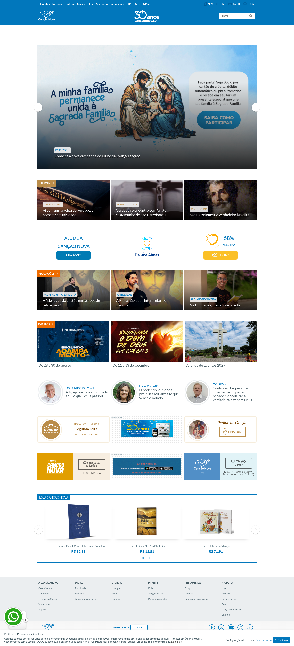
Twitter (221, 628)
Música (81, 4)
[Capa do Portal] (147, 15)
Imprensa (43, 609)
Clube (90, 4)
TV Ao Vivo (240, 463)
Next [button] (256, 107)
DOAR (224, 255)
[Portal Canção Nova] (46, 15)
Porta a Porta (229, 598)
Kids (150, 588)
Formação (57, 4)
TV (223, 4)
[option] (147, 107)
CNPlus (226, 614)
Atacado (226, 593)
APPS (210, 4)
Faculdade (80, 588)
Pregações (46, 273)
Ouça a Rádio (93, 464)
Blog (187, 588)
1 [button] (143, 558)
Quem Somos (45, 588)
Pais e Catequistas (157, 598)
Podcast (189, 593)
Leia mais (176, 641)
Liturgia (44, 183)
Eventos (44, 324)
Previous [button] (38, 107)
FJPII (129, 4)
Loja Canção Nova (53, 497)
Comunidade (117, 4)
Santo (115, 593)
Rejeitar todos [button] (264, 640)
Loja (224, 588)
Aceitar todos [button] (281, 640)
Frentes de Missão (48, 598)
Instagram (240, 628)
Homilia (116, 598)
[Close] (25, 620)
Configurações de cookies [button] (240, 640)
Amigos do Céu (156, 593)
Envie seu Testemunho (196, 598)
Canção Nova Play (231, 609)
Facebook (212, 628)
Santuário (102, 4)
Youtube (231, 628)
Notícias (70, 4)
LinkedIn (250, 628)
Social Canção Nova (85, 598)
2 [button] (150, 558)
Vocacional (44, 604)
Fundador (43, 593)
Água (224, 604)
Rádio (236, 4)
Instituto (79, 593)
